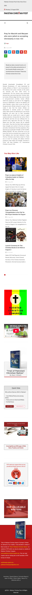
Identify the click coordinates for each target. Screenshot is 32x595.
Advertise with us (16, 580)
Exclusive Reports (23, 576)
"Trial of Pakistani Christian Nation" (18, 547)
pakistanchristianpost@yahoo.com (10, 564)
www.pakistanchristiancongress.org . (10, 553)
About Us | (24, 578)
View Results (20, 406)
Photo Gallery (17, 578)
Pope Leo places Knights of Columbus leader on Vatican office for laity (14, 177)
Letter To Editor (9, 578)
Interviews (6, 576)
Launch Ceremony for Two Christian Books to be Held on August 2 (15, 247)
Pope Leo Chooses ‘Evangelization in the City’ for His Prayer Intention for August (15, 212)
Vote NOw (10, 406)
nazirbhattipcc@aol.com (7, 562)
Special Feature (14, 576)
